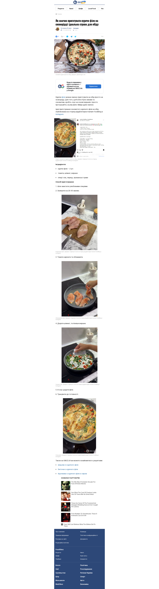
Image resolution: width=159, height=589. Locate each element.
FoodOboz (60, 549)
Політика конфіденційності (89, 535)
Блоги (58, 565)
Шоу (57, 577)
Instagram (60, 114)
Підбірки (58, 559)
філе (63, 97)
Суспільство (61, 573)
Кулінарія (75, 28)
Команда (83, 531)
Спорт (82, 577)
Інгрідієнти (83, 559)
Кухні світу (83, 556)
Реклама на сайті (61, 539)
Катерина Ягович (66, 28)
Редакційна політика (62, 543)
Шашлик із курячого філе (68, 465)
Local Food (92, 8)
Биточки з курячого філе (68, 469)
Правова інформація (62, 535)
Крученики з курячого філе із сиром (72, 474)
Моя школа (60, 580)
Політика (84, 565)
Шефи (81, 8)
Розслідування (86, 569)
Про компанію (60, 531)
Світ (57, 569)
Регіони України (86, 573)
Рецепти (61, 8)
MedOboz (59, 584)
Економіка (84, 584)
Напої (71, 8)
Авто (82, 580)
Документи (84, 539)
